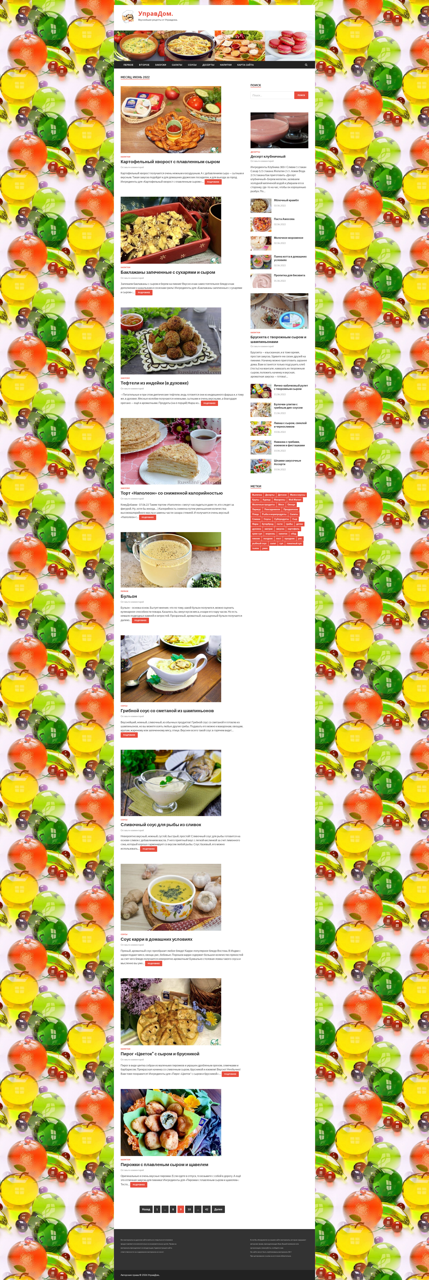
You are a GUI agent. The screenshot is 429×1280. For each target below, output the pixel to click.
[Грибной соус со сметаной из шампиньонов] (182, 670)
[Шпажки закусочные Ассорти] (261, 472)
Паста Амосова (284, 218)
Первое (128, 64)
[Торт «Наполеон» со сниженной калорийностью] (182, 452)
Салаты (177, 64)
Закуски (160, 64)
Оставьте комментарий (132, 167)
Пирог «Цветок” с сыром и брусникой (160, 1053)
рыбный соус (259, 543)
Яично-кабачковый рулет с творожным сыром (291, 387)
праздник (290, 538)
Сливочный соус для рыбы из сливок (161, 824)
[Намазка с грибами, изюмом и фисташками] (261, 453)
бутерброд (267, 524)
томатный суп (294, 543)
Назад (146, 1209)
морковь (270, 533)
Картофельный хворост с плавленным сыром (170, 161)
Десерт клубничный (268, 156)
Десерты (208, 64)
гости (280, 524)
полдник (268, 538)
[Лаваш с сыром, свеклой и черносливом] (261, 434)
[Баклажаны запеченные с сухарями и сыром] (182, 231)
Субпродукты (281, 519)
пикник (256, 538)
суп (281, 543)
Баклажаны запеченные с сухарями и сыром (168, 272)
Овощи (291, 504)
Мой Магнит (295, 499)
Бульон (129, 596)
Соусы (192, 64)
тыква (255, 548)
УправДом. (155, 13)
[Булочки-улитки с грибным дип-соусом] (261, 416)
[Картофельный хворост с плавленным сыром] (182, 121)
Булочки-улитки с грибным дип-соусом (288, 406)
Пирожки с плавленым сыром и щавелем (164, 1164)
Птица (255, 514)
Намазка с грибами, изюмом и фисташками (289, 443)
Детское (282, 494)
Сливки (256, 519)
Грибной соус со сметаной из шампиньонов (167, 710)
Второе (144, 64)
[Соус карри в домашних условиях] (182, 898)
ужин (265, 548)
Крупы (255, 499)
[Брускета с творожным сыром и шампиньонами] (279, 329)
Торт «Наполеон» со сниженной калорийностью (172, 493)
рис (300, 538)
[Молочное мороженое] (261, 249)
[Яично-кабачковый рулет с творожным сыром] (261, 397)
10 (189, 1209)
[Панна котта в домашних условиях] (261, 268)
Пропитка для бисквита (289, 275)
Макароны (279, 499)
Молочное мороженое (288, 237)
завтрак (268, 528)
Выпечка (257, 494)
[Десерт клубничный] (279, 148)
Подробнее (213, 182)
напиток (283, 533)
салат (273, 543)
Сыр (294, 519)
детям (299, 524)
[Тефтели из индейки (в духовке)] (182, 342)
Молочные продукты (263, 504)
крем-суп (257, 533)
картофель (293, 528)
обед (293, 533)
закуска (280, 528)
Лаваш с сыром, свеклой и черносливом (290, 424)
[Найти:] (279, 95)
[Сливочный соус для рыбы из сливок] (182, 784)
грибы (289, 524)
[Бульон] (182, 561)
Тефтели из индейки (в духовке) (155, 383)
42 (206, 1209)
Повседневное (272, 509)
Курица (266, 499)
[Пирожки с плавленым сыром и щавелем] (182, 1124)
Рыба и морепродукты (274, 514)
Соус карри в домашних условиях (156, 939)
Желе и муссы (297, 494)
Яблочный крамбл (286, 200)
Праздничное (291, 509)
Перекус (256, 509)
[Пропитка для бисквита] (261, 287)
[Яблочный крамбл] (261, 211)
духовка (256, 528)
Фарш (255, 524)
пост (278, 538)
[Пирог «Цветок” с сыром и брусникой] (182, 1013)
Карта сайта (245, 64)
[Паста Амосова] (261, 230)
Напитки (226, 64)
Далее (218, 1209)
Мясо (281, 504)
